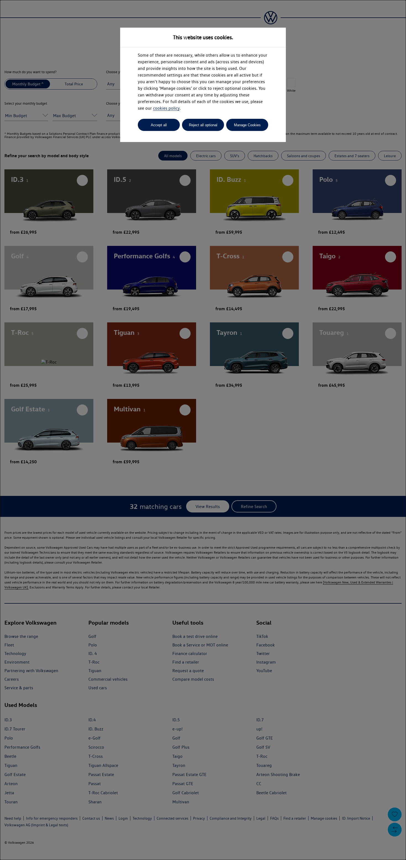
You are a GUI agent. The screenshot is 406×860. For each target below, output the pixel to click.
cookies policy (166, 108)
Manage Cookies (247, 125)
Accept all (159, 125)
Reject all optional (203, 125)
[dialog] (203, 430)
